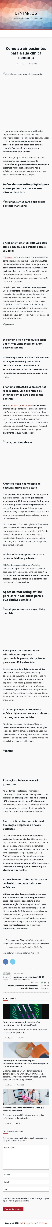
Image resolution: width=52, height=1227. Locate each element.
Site (5, 1189)
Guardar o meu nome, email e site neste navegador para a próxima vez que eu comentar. (26, 1199)
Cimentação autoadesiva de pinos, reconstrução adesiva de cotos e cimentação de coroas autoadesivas (25, 1063)
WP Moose (43, 1223)
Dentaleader (20, 64)
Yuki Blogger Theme (28, 1223)
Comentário (9, 1147)
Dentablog (26, 13)
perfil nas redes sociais (20, 405)
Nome (7, 1175)
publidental (8, 1123)
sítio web (9, 257)
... (26, 1032)
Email (7, 1182)
